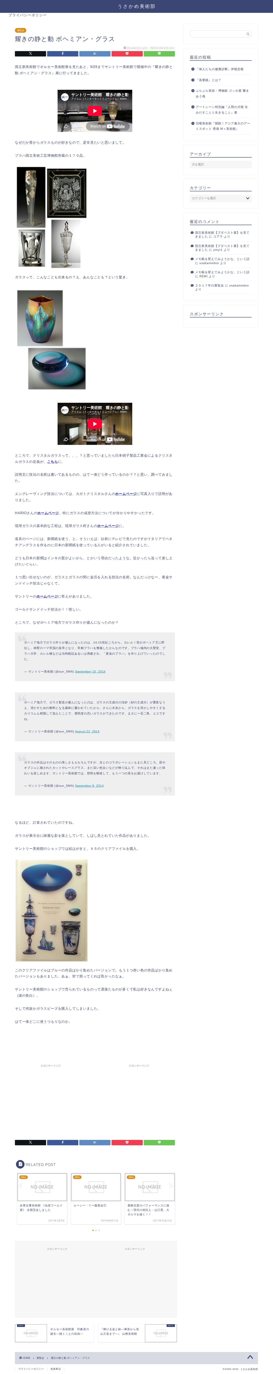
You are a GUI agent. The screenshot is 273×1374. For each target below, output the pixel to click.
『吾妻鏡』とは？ (208, 80)
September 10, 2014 (90, 671)
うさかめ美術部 (137, 6)
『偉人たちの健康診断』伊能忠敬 (220, 69)
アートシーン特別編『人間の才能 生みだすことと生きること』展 (222, 109)
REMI (203, 276)
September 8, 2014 (89, 785)
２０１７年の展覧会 (209, 285)
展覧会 (20, 30)
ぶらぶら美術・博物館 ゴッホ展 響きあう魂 (222, 93)
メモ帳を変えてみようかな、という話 (222, 259)
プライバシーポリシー (28, 15)
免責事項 (56, 1369)
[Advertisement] (51, 1099)
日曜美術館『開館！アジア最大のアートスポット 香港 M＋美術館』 (223, 126)
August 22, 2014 (87, 731)
